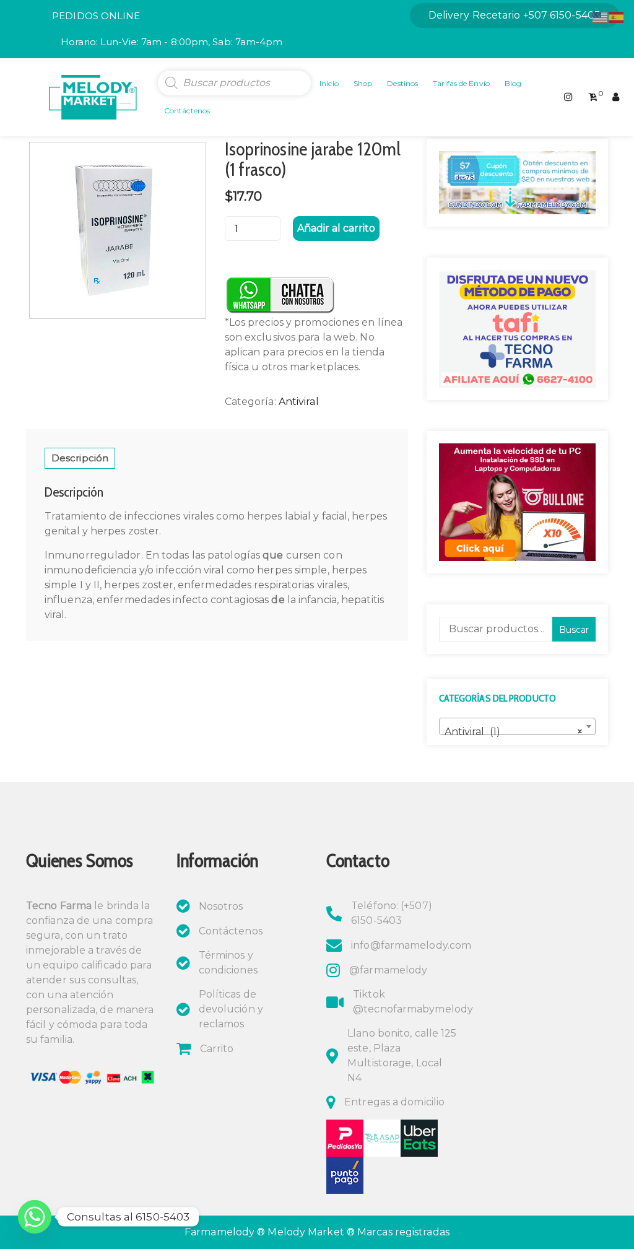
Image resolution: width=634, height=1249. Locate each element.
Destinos (402, 83)
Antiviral (299, 401)
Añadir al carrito (336, 228)
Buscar (574, 629)
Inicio (329, 83)
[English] (601, 16)
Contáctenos (187, 110)
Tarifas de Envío (461, 83)
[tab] (80, 458)
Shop (363, 83)
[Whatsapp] (34, 1217)
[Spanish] (617, 16)
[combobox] (517, 726)
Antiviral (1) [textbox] (514, 732)
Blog (513, 83)
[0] (592, 97)
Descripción (79, 458)
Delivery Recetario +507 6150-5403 (514, 15)
